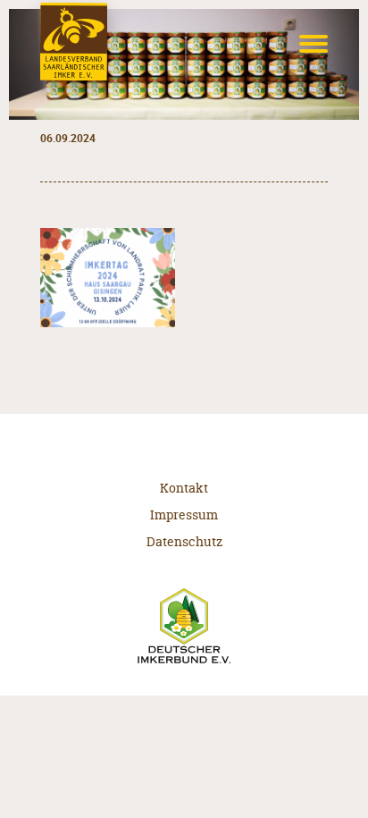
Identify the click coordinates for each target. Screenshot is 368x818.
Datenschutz (184, 541)
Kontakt (184, 487)
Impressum (184, 514)
